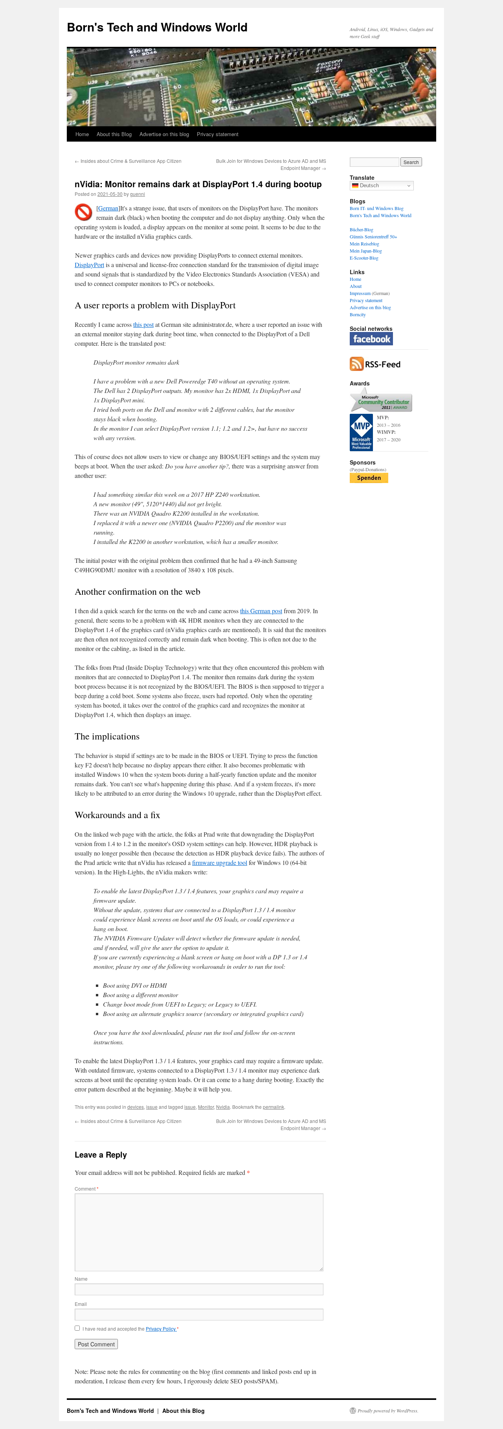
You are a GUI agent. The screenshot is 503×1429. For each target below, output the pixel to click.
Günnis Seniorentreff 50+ (373, 236)
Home (82, 134)
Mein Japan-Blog (366, 250)
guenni (137, 193)
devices (135, 1106)
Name (81, 1278)
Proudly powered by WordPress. (388, 1410)
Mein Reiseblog (364, 243)
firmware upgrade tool (219, 862)
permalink (273, 1106)
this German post (261, 611)
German (108, 208)
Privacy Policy (161, 1328)
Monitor (206, 1106)
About (356, 286)
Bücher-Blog (361, 229)
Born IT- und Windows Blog (377, 208)
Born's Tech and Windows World (157, 26)
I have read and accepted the (131, 1328)
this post (143, 324)
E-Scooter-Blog (364, 257)
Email (81, 1303)
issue (152, 1106)
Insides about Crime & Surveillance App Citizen (128, 160)
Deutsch (368, 185)
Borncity (358, 314)
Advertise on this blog (164, 134)
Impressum (360, 293)
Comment (87, 1188)
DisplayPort (89, 264)
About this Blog (114, 134)
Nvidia (223, 1106)
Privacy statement (218, 134)
